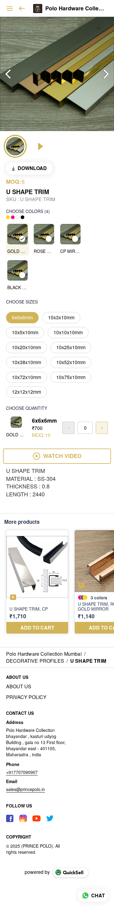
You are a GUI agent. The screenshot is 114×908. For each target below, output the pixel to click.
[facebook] (10, 818)
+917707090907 (22, 772)
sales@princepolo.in (25, 789)
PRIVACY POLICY (26, 697)
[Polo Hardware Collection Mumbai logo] (37, 8)
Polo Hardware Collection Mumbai (75, 8)
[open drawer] (9, 8)
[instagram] (23, 818)
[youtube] (36, 818)
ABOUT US (18, 686)
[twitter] (50, 818)
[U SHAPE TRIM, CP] (37, 582)
